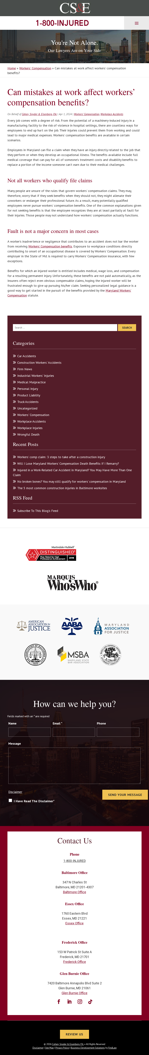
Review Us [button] (74, 1034)
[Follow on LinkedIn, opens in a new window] (69, 1001)
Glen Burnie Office (74, 993)
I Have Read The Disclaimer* (34, 801)
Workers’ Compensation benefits (50, 246)
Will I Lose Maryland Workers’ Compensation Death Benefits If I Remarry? (68, 463)
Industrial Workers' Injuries (35, 376)
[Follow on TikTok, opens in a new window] (90, 1001)
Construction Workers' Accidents (39, 362)
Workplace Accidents (111, 114)
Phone (101, 723)
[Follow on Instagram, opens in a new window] (79, 1001)
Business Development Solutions (88, 1047)
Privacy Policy (62, 1047)
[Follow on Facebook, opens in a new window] (58, 1001)
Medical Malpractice (31, 382)
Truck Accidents (28, 402)
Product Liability (28, 395)
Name (12, 723)
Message (14, 743)
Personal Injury (27, 389)
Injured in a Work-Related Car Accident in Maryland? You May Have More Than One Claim (72, 472)
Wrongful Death (28, 434)
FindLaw (112, 1047)
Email (57, 723)
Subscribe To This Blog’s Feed (37, 511)
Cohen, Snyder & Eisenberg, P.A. (39, 114)
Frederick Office (74, 962)
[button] (137, 23)
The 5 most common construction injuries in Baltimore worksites (62, 488)
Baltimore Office (74, 892)
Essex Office (74, 923)
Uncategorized (27, 408)
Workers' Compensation (86, 114)
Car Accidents (26, 356)
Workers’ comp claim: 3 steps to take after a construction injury (61, 457)
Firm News (24, 369)
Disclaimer (15, 792)
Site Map (49, 1047)
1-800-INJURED (62, 23)
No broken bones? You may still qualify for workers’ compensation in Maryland (71, 481)
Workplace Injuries (30, 428)
